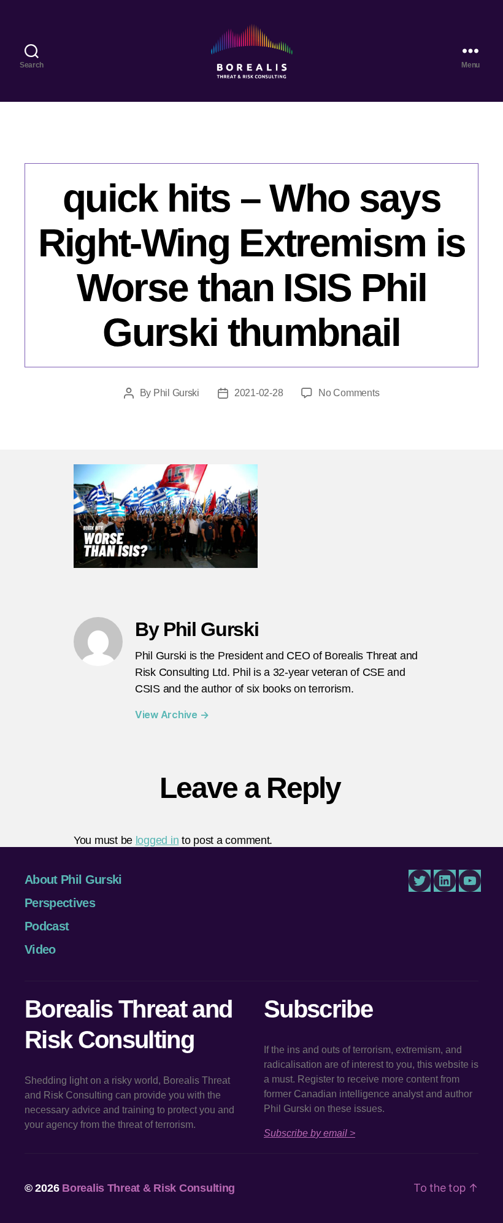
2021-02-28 (258, 393)
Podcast (47, 926)
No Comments (348, 393)
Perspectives (60, 903)
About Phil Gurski (73, 879)
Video (40, 949)
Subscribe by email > (309, 1133)
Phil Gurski (176, 393)
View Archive (172, 714)
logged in (157, 840)
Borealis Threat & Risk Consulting (148, 1188)
